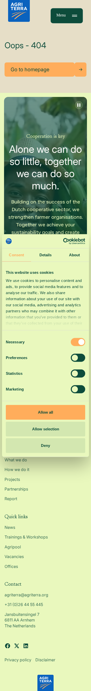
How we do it (17, 469)
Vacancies (14, 556)
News (10, 527)
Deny (45, 445)
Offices (11, 566)
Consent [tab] (16, 255)
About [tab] (74, 255)
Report (11, 498)
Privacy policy (18, 659)
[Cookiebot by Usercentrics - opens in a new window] (64, 241)
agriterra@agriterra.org (26, 594)
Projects (12, 479)
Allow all (45, 412)
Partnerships (16, 489)
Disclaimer (45, 659)
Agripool (13, 546)
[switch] (78, 358)
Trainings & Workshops (26, 537)
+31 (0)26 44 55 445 (24, 604)
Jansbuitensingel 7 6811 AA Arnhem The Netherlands (22, 620)
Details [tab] (45, 255)
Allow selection (45, 429)
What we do (16, 459)
